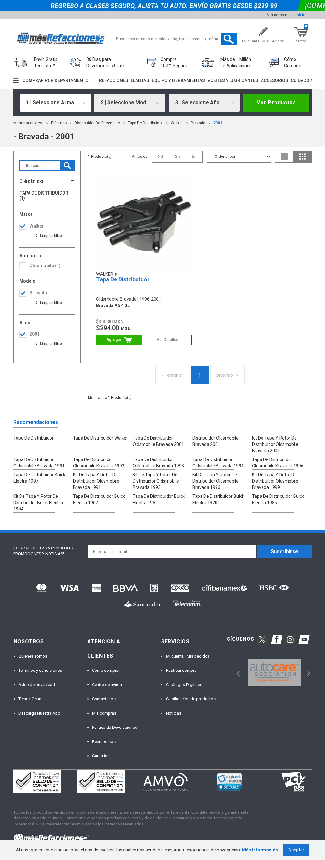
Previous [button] (236, 673)
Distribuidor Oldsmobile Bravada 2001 (215, 441)
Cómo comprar (106, 670)
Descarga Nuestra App (39, 713)
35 (177, 156)
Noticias (173, 713)
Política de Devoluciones (114, 727)
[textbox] (175, 39)
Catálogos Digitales (184, 684)
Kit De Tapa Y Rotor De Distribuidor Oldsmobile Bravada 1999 (275, 481)
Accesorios (274, 80)
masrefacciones (27, 123)
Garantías (100, 756)
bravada (198, 123)
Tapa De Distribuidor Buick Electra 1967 (99, 499)
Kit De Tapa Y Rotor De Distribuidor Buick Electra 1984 (38, 502)
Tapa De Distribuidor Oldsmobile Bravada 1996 (277, 462)
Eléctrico (59, 123)
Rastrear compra (181, 670)
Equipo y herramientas (178, 80)
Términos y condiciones (40, 670)
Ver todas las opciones (48, 236)
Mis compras (278, 15)
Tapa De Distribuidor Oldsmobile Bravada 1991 (39, 462)
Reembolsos (104, 741)
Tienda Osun (29, 698)
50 (194, 156)
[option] (274, 672)
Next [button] (308, 673)
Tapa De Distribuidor (145, 123)
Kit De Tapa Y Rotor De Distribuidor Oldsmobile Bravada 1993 (156, 481)
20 (160, 156)
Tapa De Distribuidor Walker (100, 437)
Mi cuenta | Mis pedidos (188, 656)
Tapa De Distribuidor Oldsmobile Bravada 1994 (218, 462)
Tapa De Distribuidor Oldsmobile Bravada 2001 (158, 441)
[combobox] (55, 103)
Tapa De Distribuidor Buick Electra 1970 (218, 499)
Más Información (260, 849)
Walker (177, 123)
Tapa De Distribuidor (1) (43, 195)
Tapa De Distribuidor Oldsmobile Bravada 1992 (98, 462)
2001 (217, 123)
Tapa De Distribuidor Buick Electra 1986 (278, 499)
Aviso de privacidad (36, 684)
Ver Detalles (167, 339)
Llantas (140, 80)
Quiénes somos (32, 656)
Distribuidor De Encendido (97, 123)
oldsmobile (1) (45, 265)
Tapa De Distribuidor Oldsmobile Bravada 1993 (158, 462)
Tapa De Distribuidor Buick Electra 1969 (159, 499)
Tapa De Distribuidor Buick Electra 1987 (39, 478)
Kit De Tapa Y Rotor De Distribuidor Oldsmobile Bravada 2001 (275, 444)
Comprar (119, 340)
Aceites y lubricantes (233, 80)
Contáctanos (104, 698)
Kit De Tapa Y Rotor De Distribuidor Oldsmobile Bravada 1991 (96, 481)
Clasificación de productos (191, 698)
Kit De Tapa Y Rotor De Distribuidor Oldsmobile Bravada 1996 (215, 481)
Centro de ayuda (107, 684)
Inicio (300, 15)
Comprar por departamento (56, 80)
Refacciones (113, 80)
